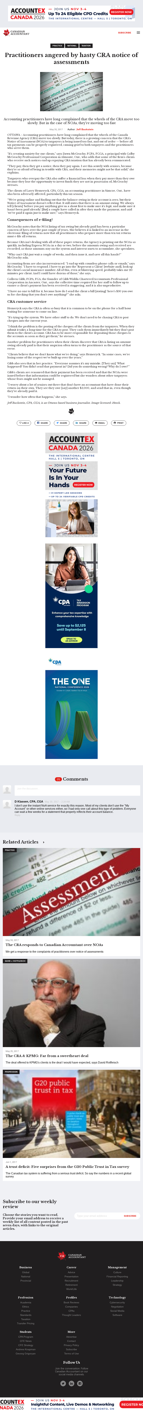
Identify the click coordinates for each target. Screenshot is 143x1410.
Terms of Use (71, 1353)
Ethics (25, 1306)
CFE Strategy (25, 1345)
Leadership (117, 1280)
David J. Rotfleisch (15, 961)
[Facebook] (80, 1383)
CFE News (26, 1341)
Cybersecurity (117, 1302)
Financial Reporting (117, 1276)
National (72, 46)
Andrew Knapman (26, 1349)
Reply (17, 815)
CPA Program (25, 1336)
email (101, 423)
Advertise (71, 1336)
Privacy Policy (71, 1345)
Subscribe (124, 32)
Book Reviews (71, 1302)
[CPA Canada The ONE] (71, 709)
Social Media (117, 1310)
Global (25, 1272)
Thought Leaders (71, 1315)
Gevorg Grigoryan (26, 1353)
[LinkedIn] (71, 1383)
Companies (71, 1306)
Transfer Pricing (25, 1323)
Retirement (71, 1284)
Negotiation (117, 1306)
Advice (71, 1272)
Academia (25, 1302)
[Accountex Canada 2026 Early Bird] (71, 14)
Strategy (117, 1284)
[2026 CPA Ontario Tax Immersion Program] (71, 599)
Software (117, 1315)
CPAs (71, 1310)
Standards (25, 1315)
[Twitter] (63, 1383)
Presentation (71, 1276)
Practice (57, 46)
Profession (11, 1072)
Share (44, 423)
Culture (117, 1272)
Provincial (25, 1280)
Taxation (86, 46)
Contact (71, 1341)
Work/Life (71, 1289)
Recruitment (71, 1280)
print (120, 423)
